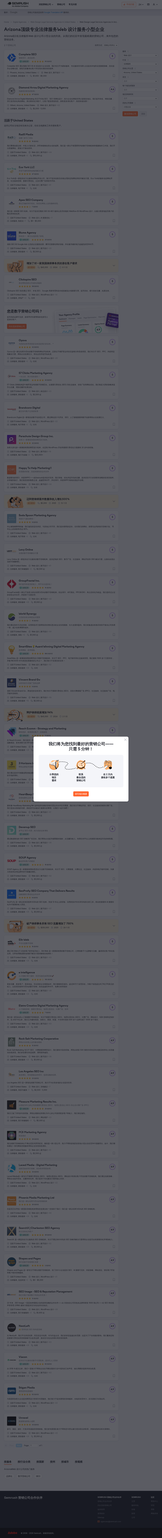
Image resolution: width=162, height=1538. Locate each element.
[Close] (125, 740)
